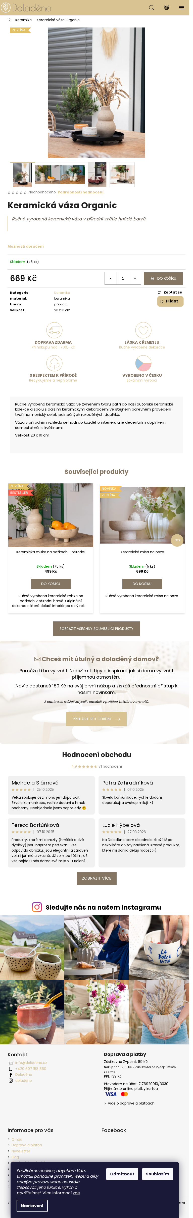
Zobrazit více (96, 878)
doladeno (23, 1080)
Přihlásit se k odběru (92, 718)
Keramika (62, 292)
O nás (17, 1139)
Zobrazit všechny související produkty (96, 628)
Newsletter (21, 1151)
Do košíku (166, 278)
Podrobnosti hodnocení (81, 192)
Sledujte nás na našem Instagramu (103, 907)
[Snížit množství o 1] (111, 278)
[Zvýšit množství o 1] (135, 278)
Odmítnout (122, 1174)
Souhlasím (157, 1174)
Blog (15, 1156)
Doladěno (23, 1074)
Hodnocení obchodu (96, 754)
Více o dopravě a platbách (131, 1103)
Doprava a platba (27, 1145)
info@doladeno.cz (31, 1062)
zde (76, 1193)
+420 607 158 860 (30, 1068)
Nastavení (32, 1206)
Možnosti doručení (26, 246)
